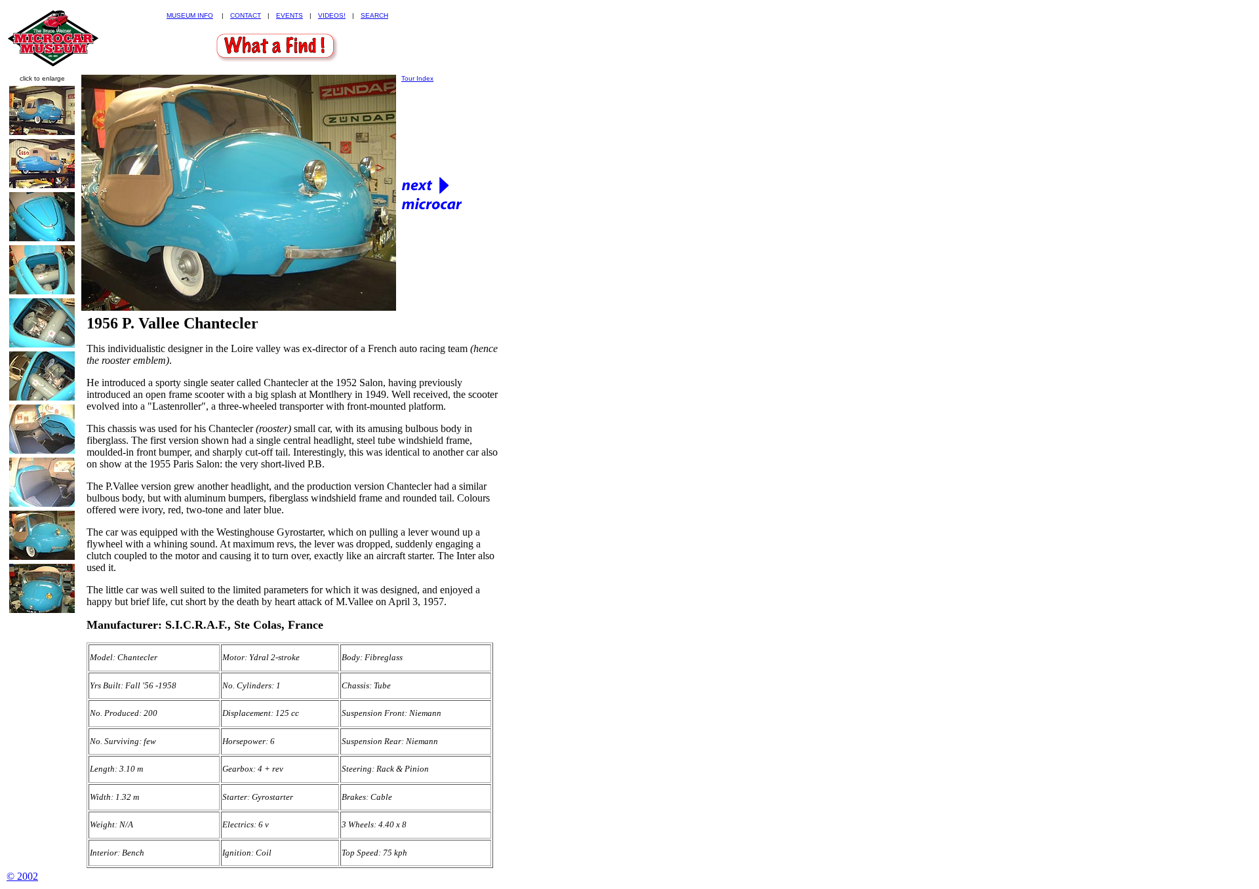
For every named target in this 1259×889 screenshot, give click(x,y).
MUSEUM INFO (190, 15)
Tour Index (417, 78)
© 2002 (22, 876)
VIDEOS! (332, 15)
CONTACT (245, 15)
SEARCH (374, 15)
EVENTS (289, 15)
